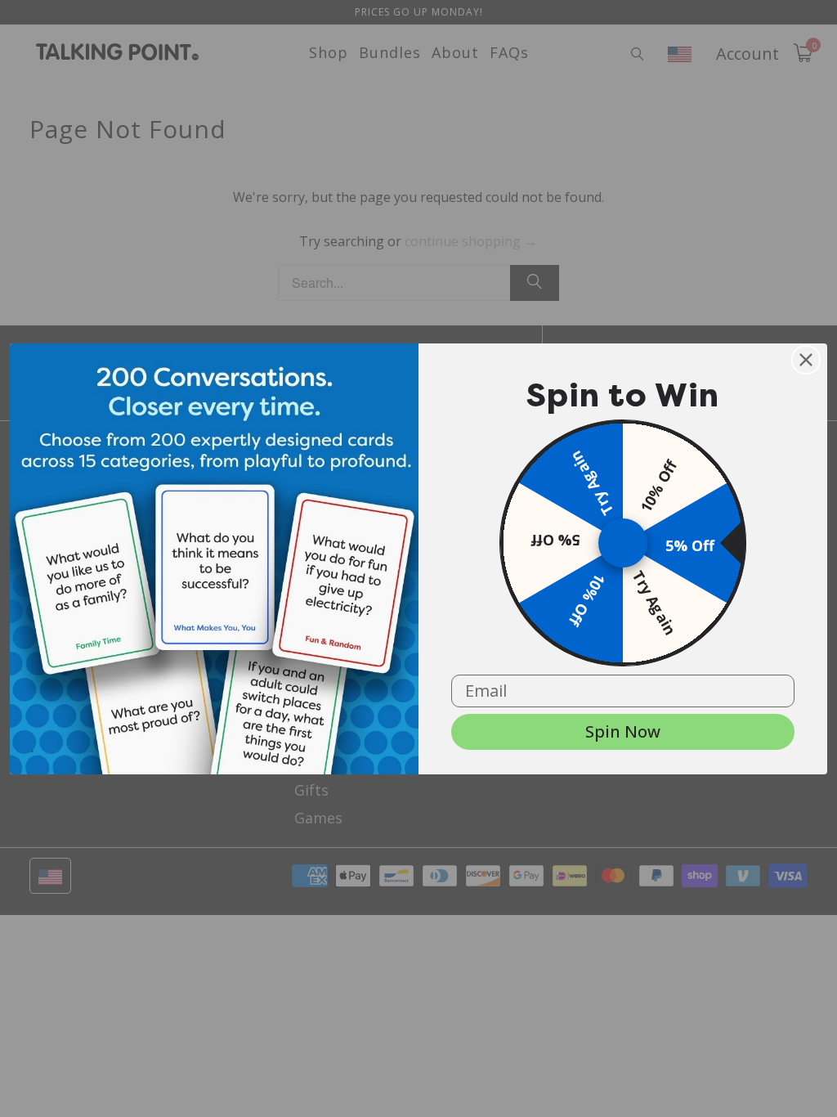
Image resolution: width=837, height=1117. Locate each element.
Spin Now (622, 731)
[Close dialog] (806, 360)
